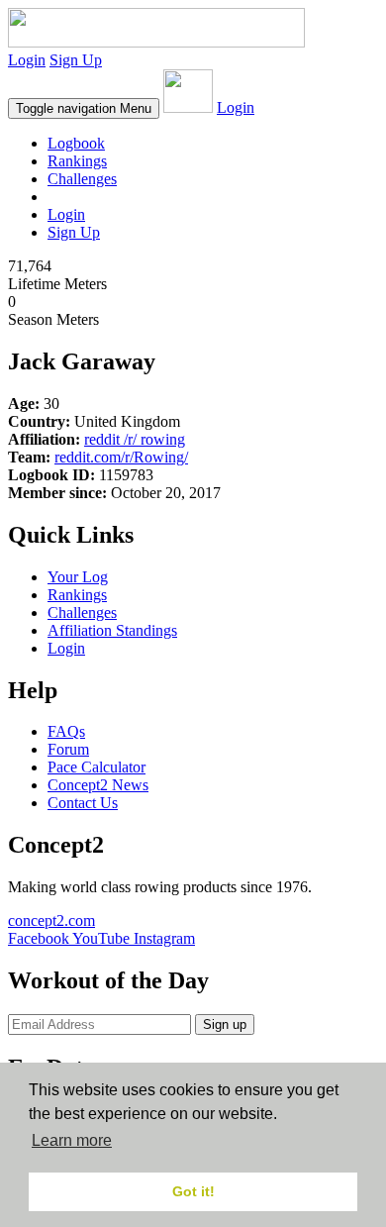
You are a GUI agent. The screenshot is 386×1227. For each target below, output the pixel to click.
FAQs (66, 731)
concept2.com (51, 920)
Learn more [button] (72, 1140)
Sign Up (75, 59)
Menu (83, 108)
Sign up (224, 1024)
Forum (68, 749)
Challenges (82, 178)
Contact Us (83, 802)
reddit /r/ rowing (134, 439)
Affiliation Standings (112, 630)
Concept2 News (98, 784)
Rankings (77, 161)
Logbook (76, 143)
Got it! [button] (193, 1191)
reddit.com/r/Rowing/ (121, 457)
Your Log (78, 576)
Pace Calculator (96, 767)
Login (27, 59)
